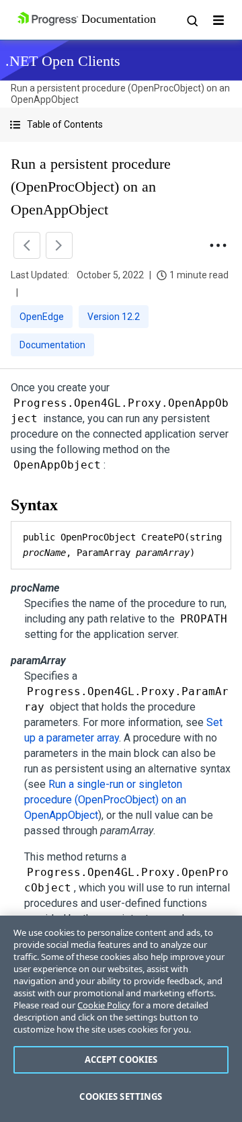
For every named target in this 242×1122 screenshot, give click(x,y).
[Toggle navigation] (218, 20)
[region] (121, 1019)
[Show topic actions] (217, 245)
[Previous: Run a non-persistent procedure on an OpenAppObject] (27, 245)
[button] (121, 125)
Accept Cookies (121, 1059)
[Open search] (192, 20)
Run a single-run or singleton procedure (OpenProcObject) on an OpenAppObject (105, 800)
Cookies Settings (120, 1096)
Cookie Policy (103, 1005)
